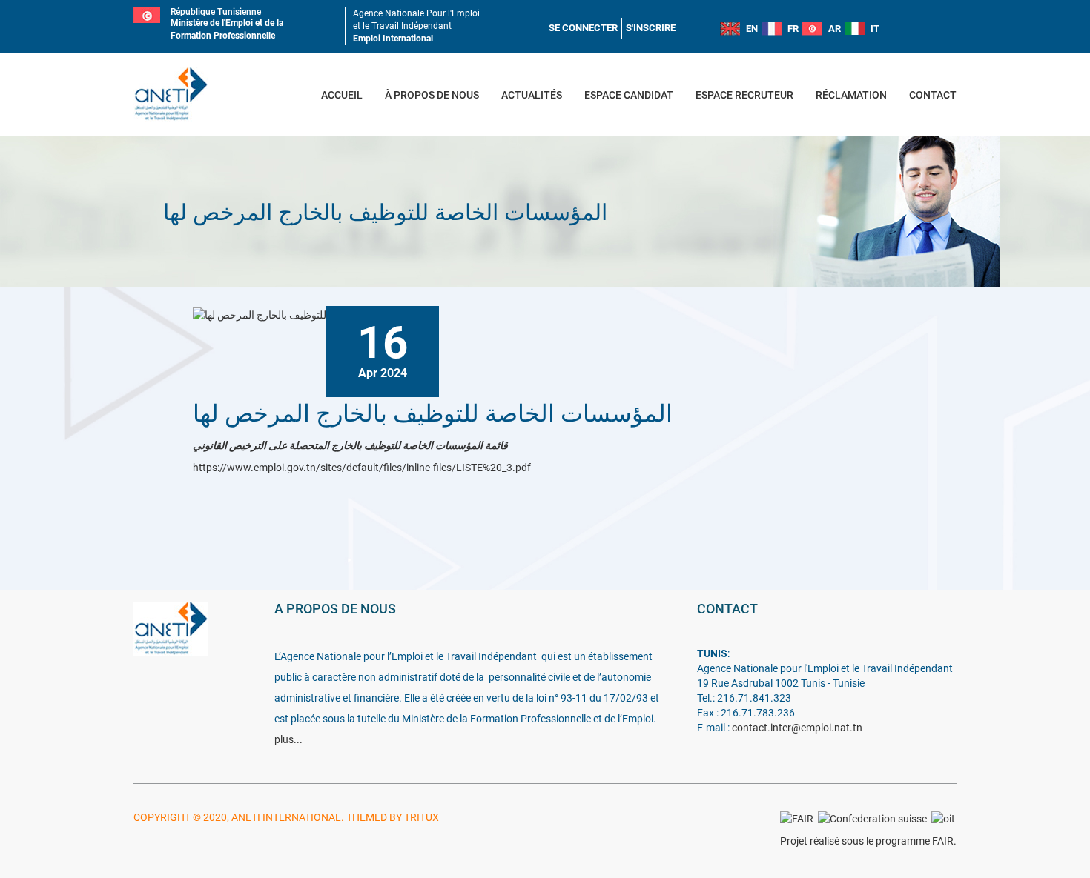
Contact (933, 95)
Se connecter (583, 27)
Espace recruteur (744, 95)
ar (834, 28)
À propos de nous (432, 95)
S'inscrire (651, 27)
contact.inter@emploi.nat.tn (797, 728)
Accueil (342, 95)
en (752, 28)
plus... (288, 739)
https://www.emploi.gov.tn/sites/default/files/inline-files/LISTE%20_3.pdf (362, 467)
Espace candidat (628, 95)
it (875, 28)
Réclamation (851, 95)
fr (793, 28)
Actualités (531, 95)
